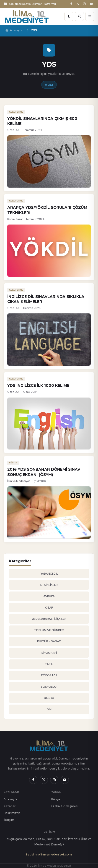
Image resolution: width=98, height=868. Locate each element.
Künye (55, 799)
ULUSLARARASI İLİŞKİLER (49, 619)
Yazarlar (9, 806)
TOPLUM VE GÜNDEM (49, 630)
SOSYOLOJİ (49, 687)
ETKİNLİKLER (49, 585)
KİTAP (49, 608)
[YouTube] (92, 4)
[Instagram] (85, 4)
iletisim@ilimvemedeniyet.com (49, 854)
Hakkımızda (12, 813)
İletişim (9, 820)
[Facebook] (72, 4)
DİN (49, 709)
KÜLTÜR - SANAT (49, 641)
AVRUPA (49, 596)
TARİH (49, 664)
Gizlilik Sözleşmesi (64, 806)
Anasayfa (16, 30)
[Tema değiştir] (68, 16)
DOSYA (49, 698)
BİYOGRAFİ (49, 653)
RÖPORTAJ (49, 675)
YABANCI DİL (49, 574)
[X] (78, 4)
